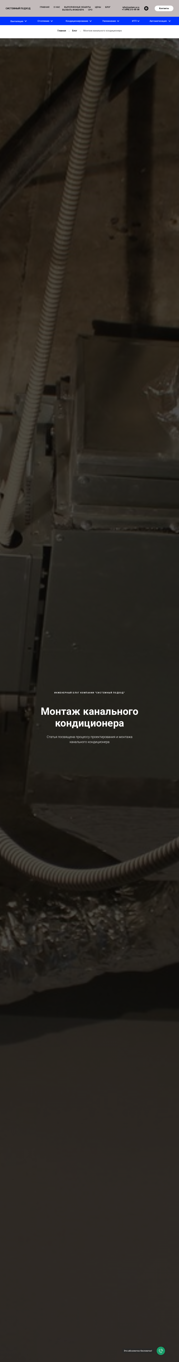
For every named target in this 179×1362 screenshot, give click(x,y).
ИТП (134, 21)
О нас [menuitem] (57, 7)
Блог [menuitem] (107, 7)
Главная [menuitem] (44, 7)
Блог (74, 30)
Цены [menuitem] (98, 7)
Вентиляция (16, 21)
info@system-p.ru (131, 7)
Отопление (43, 21)
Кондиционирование (77, 21)
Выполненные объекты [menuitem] (77, 7)
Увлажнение (109, 21)
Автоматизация (158, 21)
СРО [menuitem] (90, 10)
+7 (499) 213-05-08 (130, 9)
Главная (61, 30)
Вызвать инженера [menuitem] (73, 10)
